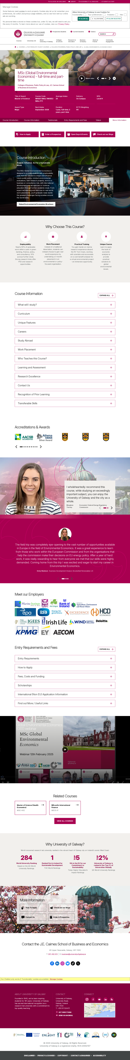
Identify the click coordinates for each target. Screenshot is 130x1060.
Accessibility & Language (89, 1)
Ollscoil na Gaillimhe (58, 1)
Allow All (84, 18)
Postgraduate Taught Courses (38, 47)
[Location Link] (99, 1016)
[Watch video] (65, 750)
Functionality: (78, 15)
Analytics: (111, 15)
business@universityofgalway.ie (74, 954)
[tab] (102, 78)
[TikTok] (73, 964)
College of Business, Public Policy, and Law (66, 47)
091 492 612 (53, 954)
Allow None (98, 18)
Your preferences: (95, 15)
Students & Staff (108, 1)
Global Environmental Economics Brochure (36, 204)
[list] (65, 68)
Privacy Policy (63, 24)
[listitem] (65, 68)
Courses (22, 47)
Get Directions (65, 1012)
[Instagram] (62, 964)
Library (73, 1)
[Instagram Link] (87, 999)
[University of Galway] (29, 33)
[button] (97, 78)
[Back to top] (125, 1055)
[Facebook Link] (93, 999)
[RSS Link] (112, 999)
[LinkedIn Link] (105, 999)
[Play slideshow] (114, 78)
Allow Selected (114, 18)
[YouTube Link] (99, 999)
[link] (26, 1035)
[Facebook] (52, 964)
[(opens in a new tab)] (27, 1036)
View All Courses (65, 821)
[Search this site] (113, 34)
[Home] (15, 47)
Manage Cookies (56, 979)
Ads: (121, 15)
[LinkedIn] (57, 964)
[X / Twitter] (78, 964)
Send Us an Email (66, 1015)
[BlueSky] (68, 964)
